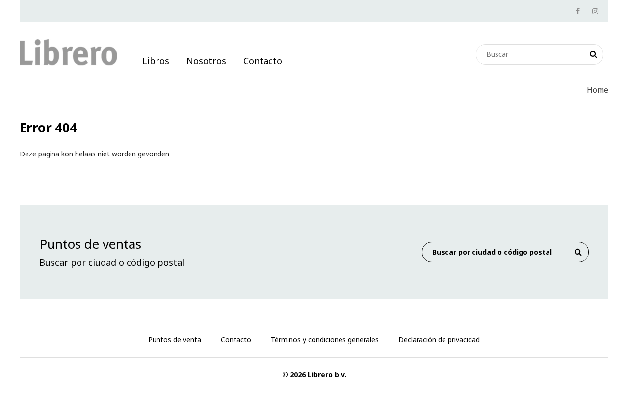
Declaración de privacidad (439, 339)
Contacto (262, 61)
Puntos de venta (174, 339)
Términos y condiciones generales (325, 339)
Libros (155, 61)
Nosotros (206, 61)
